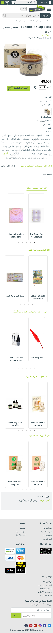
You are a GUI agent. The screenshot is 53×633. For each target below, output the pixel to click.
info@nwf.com (13, 158)
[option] (26, 59)
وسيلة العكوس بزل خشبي (15, 296)
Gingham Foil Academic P (36, 236)
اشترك (15, 616)
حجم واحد (41, 101)
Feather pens (36, 358)
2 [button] (30, 242)
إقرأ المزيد (6, 154)
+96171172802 (45, 589)
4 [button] (22, 242)
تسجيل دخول (44, 2)
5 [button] (18, 242)
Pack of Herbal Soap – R (38, 424)
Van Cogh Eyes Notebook (38, 297)
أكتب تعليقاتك (43, 501)
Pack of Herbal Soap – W (14, 483)
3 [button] (26, 242)
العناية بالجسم (17, 21)
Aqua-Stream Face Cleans (16, 359)
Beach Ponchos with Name (16, 236)
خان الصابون (45, 35)
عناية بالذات (34, 21)
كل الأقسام (47, 21)
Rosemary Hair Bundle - (14, 424)
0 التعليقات (31, 38)
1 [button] (34, 242)
